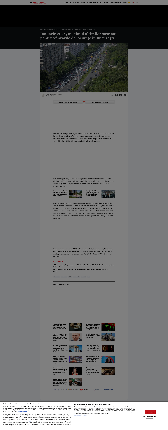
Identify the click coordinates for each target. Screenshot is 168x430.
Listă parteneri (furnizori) (80, 415)
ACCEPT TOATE (150, 412)
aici (30, 421)
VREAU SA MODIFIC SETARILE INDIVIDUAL (149, 417)
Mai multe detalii (22, 411)
